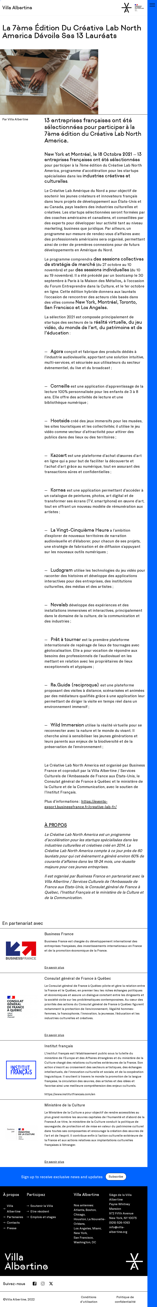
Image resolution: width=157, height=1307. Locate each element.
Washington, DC (85, 1242)
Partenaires (15, 1217)
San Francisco (83, 1237)
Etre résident (39, 1211)
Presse (11, 1228)
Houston (80, 1219)
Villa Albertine (17, 7)
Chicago (79, 1214)
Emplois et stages (43, 1217)
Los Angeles (82, 1228)
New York (80, 1233)
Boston (91, 1209)
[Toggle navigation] (152, 5)
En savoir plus (54, 967)
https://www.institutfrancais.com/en (69, 1094)
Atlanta (79, 1209)
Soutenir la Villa (41, 1205)
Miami (96, 1228)
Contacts (13, 1222)
